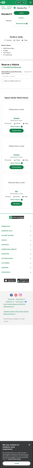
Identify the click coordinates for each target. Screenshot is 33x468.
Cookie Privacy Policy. (14, 459)
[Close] (29, 445)
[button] (30, 2)
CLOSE (16, 463)
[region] (16, 454)
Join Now (20, 18)
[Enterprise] (2, 2)
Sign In (21, 13)
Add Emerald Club (21, 23)
